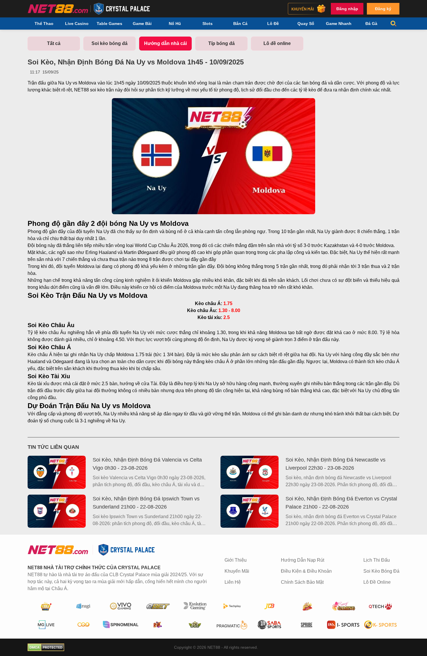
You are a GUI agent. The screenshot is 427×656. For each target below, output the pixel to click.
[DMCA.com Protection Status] (46, 647)
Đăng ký (383, 8)
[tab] (54, 44)
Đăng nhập (347, 8)
